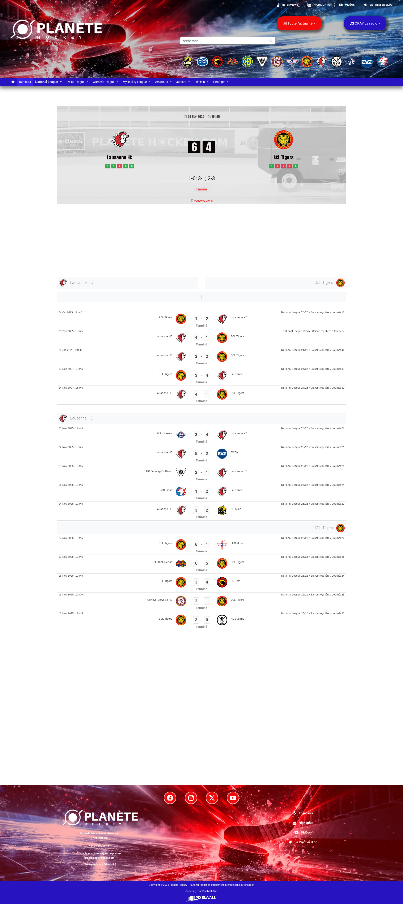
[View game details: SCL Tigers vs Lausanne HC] (201, 319)
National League (46, 82)
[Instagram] (191, 798)
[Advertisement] (183, 239)
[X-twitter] (212, 798)
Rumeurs (25, 81)
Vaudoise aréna (203, 200)
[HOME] (13, 82)
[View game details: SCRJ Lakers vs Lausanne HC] (201, 435)
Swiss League (75, 81)
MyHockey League (135, 81)
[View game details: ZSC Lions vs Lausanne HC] (201, 492)
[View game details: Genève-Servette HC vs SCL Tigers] (201, 602)
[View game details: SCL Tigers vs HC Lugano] (201, 620)
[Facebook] (170, 798)
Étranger (219, 81)
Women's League (103, 81)
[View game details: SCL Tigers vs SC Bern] (201, 583)
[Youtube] (233, 798)
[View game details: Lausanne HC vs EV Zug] (201, 454)
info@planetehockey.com (99, 857)
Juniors (181, 81)
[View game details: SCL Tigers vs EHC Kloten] (201, 545)
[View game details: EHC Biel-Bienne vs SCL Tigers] (201, 564)
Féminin (200, 81)
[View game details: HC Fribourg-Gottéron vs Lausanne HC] (201, 473)
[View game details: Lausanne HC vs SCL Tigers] (201, 338)
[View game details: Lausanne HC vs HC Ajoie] (201, 511)
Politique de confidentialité (100, 864)
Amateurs (161, 81)
